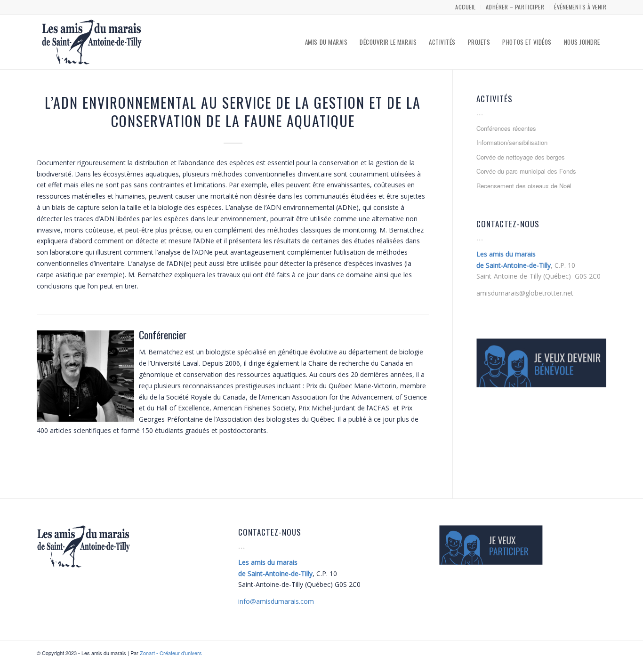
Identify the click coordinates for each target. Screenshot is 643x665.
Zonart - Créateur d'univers (171, 653)
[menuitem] (465, 7)
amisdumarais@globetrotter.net (524, 292)
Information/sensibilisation (511, 142)
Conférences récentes (506, 128)
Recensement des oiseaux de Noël (523, 185)
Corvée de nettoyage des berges (520, 156)
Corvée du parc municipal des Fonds (526, 171)
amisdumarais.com (276, 601)
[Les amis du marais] (92, 42)
